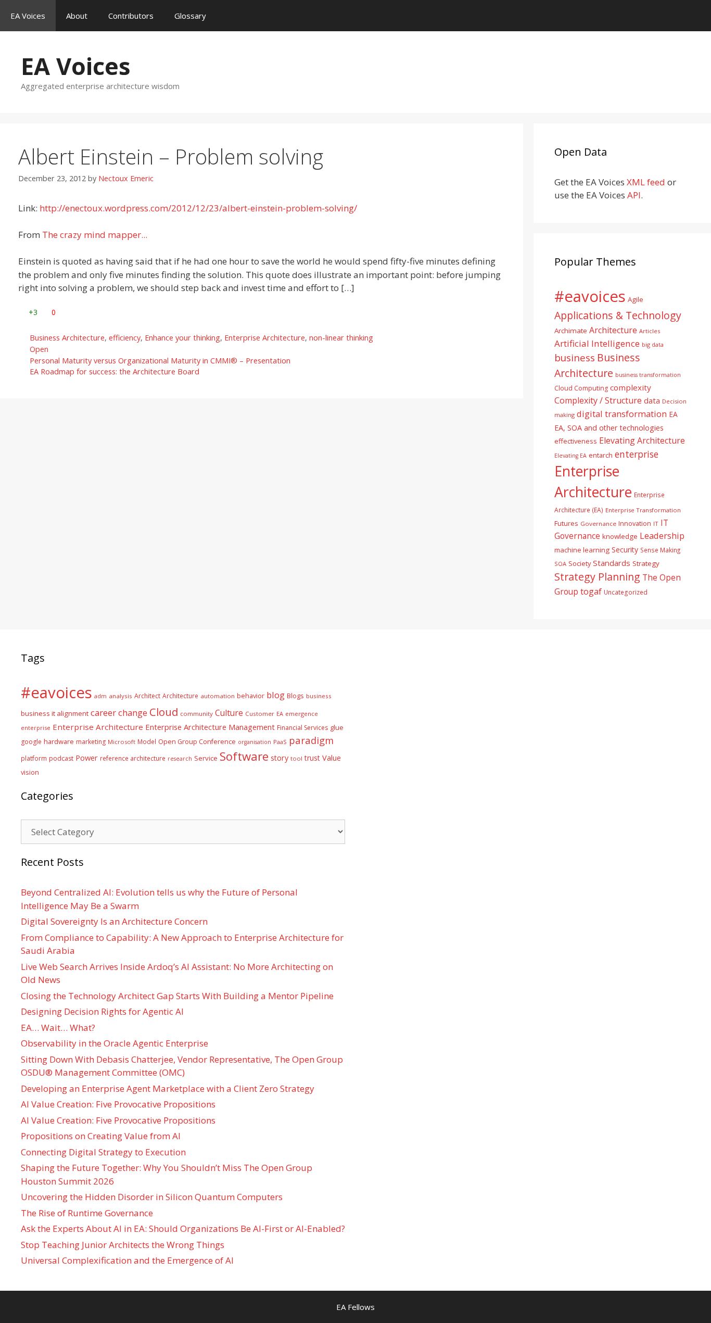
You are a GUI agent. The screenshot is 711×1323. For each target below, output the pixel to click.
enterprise (636, 454)
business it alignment (54, 713)
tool (296, 758)
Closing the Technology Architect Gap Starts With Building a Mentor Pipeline (177, 996)
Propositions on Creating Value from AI (101, 1136)
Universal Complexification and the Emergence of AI (127, 1260)
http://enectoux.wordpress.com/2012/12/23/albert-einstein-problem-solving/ (198, 208)
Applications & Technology (617, 315)
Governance (598, 523)
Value (331, 757)
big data (653, 344)
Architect (147, 695)
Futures (566, 523)
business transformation (648, 375)
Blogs (295, 695)
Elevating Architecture (642, 440)
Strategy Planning (597, 577)
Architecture (613, 330)
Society (579, 563)
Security (625, 550)
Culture (229, 713)
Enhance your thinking (182, 338)
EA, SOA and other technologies (609, 428)
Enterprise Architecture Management (210, 727)
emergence (301, 713)
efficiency (125, 338)
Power (86, 757)
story (279, 758)
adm (100, 696)
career (103, 713)
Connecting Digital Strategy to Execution (103, 1152)
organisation (254, 742)
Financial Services (302, 727)
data (652, 400)
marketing (91, 741)
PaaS (280, 742)
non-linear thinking (341, 338)
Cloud (163, 711)
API (634, 195)
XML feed (646, 182)
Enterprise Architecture (264, 338)
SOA (560, 564)
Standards (611, 563)
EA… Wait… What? (58, 1028)
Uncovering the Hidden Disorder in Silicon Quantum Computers (152, 1197)
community (196, 713)
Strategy (645, 563)
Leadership (662, 535)
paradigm (311, 740)
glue (337, 727)
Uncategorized (625, 592)
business (574, 357)
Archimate (570, 330)
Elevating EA (570, 455)
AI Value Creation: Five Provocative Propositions (118, 1104)
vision (30, 772)
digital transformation (622, 414)
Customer (259, 713)
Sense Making (660, 550)
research (180, 758)
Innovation (634, 523)
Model (146, 741)
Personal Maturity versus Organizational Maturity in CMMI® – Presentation (160, 361)
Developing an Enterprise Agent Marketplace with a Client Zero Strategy (167, 1088)
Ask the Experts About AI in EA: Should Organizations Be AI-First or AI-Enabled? (183, 1228)
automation (217, 696)
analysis (120, 696)
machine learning (582, 550)
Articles (649, 331)
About (76, 15)
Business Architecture (67, 338)
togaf (591, 591)
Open (39, 349)
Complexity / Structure (598, 400)
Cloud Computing (581, 388)
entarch (601, 455)
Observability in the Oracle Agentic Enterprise (114, 1043)
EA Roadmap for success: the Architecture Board (114, 371)
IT (655, 523)
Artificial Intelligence (597, 343)
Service (206, 758)
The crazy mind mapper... (94, 235)
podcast (61, 758)
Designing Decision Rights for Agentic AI (102, 1011)
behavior (250, 695)
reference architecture (133, 758)
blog (275, 695)
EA (673, 414)
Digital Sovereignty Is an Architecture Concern (114, 921)
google (31, 741)
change (132, 713)
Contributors (131, 15)
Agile (635, 299)
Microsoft (121, 742)
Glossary (190, 15)
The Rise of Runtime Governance (87, 1213)
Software (244, 756)
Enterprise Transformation (643, 510)
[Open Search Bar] (695, 15)
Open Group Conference (197, 741)
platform (34, 758)
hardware (59, 741)
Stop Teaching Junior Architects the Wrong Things (122, 1245)
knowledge (620, 536)
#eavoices (590, 296)
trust (312, 758)
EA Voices (27, 15)
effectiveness (575, 441)
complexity (630, 387)
